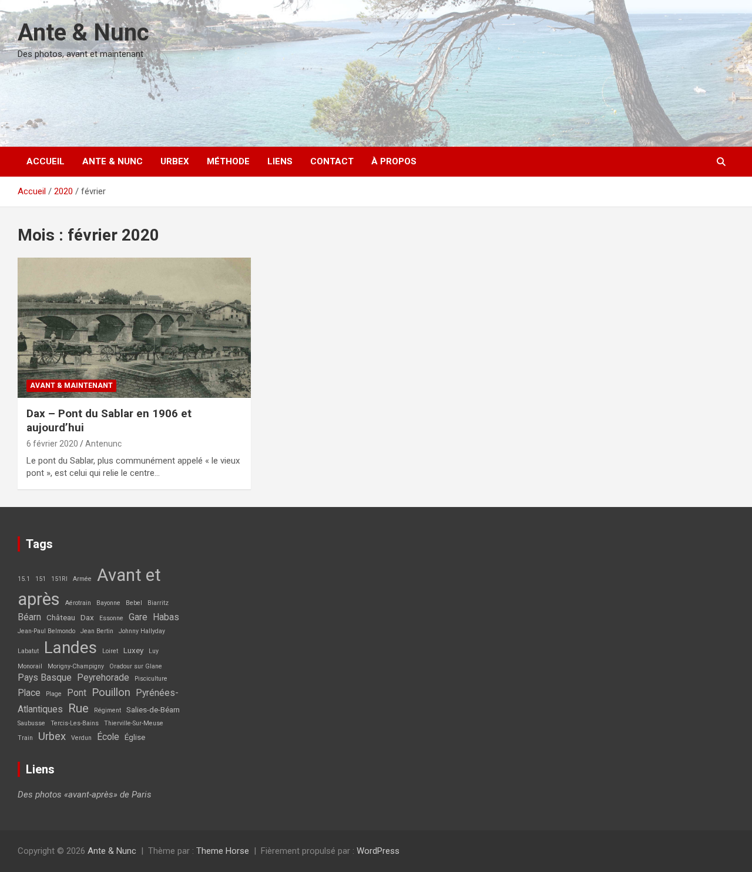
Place (29, 693)
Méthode (228, 161)
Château (60, 617)
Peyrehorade (103, 677)
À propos (394, 161)
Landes (70, 647)
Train (25, 738)
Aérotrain (78, 603)
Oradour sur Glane (135, 666)
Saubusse (31, 723)
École (108, 737)
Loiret (110, 651)
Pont (76, 693)
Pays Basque (45, 677)
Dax (87, 617)
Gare (138, 617)
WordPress (378, 851)
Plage (54, 694)
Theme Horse (222, 851)
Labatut (28, 651)
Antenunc (103, 443)
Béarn (29, 617)
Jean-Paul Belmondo (46, 631)
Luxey (133, 650)
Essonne (111, 618)
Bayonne (108, 603)
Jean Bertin (96, 631)
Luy (154, 651)
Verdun (81, 738)
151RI (59, 579)
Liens (280, 161)
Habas (166, 617)
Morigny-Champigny (76, 666)
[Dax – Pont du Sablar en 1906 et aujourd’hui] (134, 328)
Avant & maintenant (71, 385)
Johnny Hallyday (142, 631)
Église (135, 737)
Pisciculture (151, 678)
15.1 (24, 579)
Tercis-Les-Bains (75, 723)
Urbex (174, 161)
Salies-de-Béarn (153, 709)
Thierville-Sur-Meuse (133, 723)
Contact (332, 161)
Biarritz (158, 603)
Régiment (107, 710)
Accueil (45, 161)
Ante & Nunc (83, 32)
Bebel (134, 603)
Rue (78, 708)
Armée (82, 579)
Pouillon (111, 692)
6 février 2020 (52, 443)
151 (40, 579)
